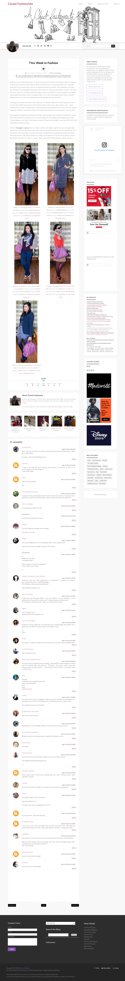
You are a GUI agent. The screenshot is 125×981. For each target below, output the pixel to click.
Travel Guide (103, 472)
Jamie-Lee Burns (27, 594)
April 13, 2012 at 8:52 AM (68, 449)
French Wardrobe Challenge (94, 466)
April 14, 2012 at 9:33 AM (68, 744)
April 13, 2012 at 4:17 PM (68, 610)
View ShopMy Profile (94, 93)
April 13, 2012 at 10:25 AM (68, 479)
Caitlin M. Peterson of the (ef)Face (33, 576)
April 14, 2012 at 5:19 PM (68, 773)
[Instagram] (38, 46)
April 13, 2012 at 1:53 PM (68, 554)
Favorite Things (99, 478)
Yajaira (24, 608)
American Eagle (32, 75)
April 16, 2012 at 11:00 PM (68, 854)
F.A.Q (97, 968)
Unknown (25, 463)
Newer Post (12, 905)
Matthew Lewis (62, 407)
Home (80, 4)
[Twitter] (41, 46)
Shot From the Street (90, 941)
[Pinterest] (44, 46)
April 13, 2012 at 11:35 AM (68, 506)
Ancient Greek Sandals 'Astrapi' (96, 305)
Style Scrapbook (89, 948)
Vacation (104, 460)
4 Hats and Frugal (89, 928)
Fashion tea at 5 (27, 689)
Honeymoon (90, 480)
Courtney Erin (26, 447)
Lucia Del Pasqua (27, 649)
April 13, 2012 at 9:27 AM (68, 465)
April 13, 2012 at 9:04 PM (68, 713)
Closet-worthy (108, 469)
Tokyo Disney (102, 483)
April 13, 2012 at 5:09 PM (68, 651)
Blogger (104, 494)
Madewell (65, 75)
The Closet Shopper (29, 621)
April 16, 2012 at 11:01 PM (68, 864)
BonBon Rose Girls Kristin (30, 711)
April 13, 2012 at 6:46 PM (68, 661)
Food (97, 472)
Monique (25, 862)
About (90, 4)
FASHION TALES (27, 822)
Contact (116, 4)
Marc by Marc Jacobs (60, 218)
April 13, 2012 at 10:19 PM (68, 734)
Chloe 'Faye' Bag (92, 318)
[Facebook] (34, 46)
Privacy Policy (106, 968)
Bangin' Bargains (107, 475)
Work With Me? (102, 4)
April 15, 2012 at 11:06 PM (68, 823)
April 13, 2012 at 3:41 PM (68, 596)
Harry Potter (50, 407)
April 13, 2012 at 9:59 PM (68, 723)
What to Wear (107, 478)
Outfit (46, 77)
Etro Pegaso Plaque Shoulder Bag (97, 331)
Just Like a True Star (28, 532)
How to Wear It (91, 475)
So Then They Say (90, 944)
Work (69, 77)
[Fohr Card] (51, 46)
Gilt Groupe (51, 75)
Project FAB (90, 478)
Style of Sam (88, 946)
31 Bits (25, 75)
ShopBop (51, 77)
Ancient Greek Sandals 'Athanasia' (97, 317)
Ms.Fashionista (27, 753)
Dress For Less (91, 472)
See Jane (87, 939)
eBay (38, 75)
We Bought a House (92, 483)
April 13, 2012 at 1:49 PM (68, 540)
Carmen (24, 783)
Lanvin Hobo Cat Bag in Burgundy (97, 334)
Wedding (99, 475)
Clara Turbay (26, 743)
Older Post (75, 905)
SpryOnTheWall (27, 852)
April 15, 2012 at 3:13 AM (68, 795)
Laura (23, 478)
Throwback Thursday (93, 469)
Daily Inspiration (96, 460)
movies (24, 403)
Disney (103, 72)
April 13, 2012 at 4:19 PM (68, 622)
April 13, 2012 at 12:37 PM (68, 516)
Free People (44, 75)
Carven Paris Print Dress (94, 307)
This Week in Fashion (60, 77)
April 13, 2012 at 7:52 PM (68, 697)
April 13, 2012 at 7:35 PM (68, 677)
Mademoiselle (88, 937)
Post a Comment (56, 73)
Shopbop (63, 286)
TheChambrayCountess (30, 492)
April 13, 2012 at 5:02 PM (68, 640)
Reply (74, 459)
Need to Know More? (94, 87)
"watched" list (91, 82)
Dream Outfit (103, 480)
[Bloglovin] (48, 46)
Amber (24, 539)
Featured (105, 466)
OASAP (42, 77)
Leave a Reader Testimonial (96, 99)
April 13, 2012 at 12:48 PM (68, 526)
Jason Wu (58, 75)
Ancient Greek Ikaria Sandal (95, 303)
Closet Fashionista (20, 4)
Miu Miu (37, 77)
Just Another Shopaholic (30, 732)
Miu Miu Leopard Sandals (94, 310)
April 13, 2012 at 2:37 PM (68, 578)
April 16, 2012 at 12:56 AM (68, 836)
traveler (93, 76)
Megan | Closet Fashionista (97, 171)
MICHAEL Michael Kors (35, 213)
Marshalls (23, 77)
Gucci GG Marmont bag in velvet (97, 321)
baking (112, 70)
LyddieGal (25, 834)
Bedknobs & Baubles (90, 930)
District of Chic (88, 935)
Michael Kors (31, 77)
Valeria (24, 793)
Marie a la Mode (27, 504)
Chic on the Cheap (27, 845)
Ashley (24, 695)
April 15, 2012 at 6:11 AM (68, 813)
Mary (23, 675)
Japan (96, 480)
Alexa (24, 639)
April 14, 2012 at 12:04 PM (68, 755)
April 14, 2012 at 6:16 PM (68, 785)
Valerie (24, 524)
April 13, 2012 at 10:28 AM (68, 493)
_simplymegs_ (113, 171)
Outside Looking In (28, 771)
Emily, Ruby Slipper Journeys (31, 659)
